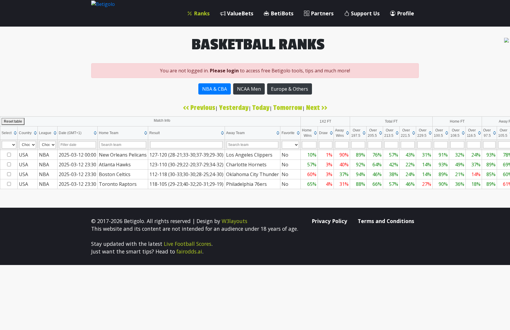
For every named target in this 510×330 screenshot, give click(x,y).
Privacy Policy (329, 221)
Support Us (364, 13)
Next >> (316, 108)
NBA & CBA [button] (214, 89)
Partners (321, 13)
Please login (224, 70)
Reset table (13, 121)
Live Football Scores (187, 243)
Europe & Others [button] (289, 89)
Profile (404, 13)
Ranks (201, 13)
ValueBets (239, 13)
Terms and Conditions (386, 221)
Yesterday (234, 108)
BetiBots (281, 13)
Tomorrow (287, 108)
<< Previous (199, 108)
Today (260, 108)
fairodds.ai (189, 251)
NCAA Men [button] (249, 89)
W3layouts (234, 221)
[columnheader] (9, 132)
